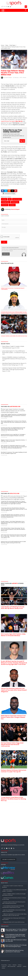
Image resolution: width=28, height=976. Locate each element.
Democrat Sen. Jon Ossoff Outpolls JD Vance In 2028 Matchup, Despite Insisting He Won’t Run (13, 542)
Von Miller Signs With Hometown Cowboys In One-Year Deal (16, 940)
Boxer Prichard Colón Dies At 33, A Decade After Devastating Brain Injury (16, 945)
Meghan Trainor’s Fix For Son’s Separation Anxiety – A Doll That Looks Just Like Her (13, 440)
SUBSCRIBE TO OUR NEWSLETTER (8, 859)
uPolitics (24, 966)
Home (2, 45)
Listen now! (6, 254)
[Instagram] (6, 6)
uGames (3, 968)
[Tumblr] (9, 848)
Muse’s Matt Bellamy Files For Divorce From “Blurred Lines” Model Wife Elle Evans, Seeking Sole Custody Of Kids (14, 422)
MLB (10, 199)
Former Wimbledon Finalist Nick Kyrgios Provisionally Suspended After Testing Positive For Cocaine (15, 936)
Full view (24, 61)
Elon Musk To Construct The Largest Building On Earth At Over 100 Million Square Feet (14, 453)
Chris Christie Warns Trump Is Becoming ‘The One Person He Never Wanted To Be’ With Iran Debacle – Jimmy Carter (13, 529)
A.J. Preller (4, 199)
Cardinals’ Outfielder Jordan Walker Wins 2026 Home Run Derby (14, 336)
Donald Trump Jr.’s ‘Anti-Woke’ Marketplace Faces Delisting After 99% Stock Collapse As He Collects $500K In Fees (13, 522)
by (7, 77)
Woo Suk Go (4, 205)
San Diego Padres (5, 202)
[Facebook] (2, 6)
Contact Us (4, 966)
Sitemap (19, 964)
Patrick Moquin (15, 209)
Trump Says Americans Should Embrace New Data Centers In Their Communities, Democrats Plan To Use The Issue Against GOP (14, 509)
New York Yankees (17, 199)
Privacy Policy (4, 964)
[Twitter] (4, 6)
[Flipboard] (10, 6)
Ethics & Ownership (11, 966)
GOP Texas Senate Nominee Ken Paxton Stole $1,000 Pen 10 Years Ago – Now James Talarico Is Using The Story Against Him (13, 536)
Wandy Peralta (15, 202)
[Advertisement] (14, 29)
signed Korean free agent (12, 121)
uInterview (19, 966)
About (9, 964)
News (6, 45)
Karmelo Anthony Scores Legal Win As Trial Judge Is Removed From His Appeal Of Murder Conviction (13, 435)
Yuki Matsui (12, 205)
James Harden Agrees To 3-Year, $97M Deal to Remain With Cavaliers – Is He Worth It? (16, 930)
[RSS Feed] (14, 848)
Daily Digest (12, 45)
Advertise (14, 964)
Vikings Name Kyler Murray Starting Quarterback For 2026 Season (14, 951)
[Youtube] (8, 6)
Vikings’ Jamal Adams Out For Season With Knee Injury (13, 922)
